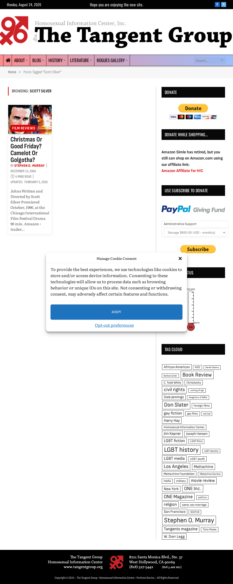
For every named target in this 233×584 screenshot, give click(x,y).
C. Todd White (172, 382)
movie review (203, 480)
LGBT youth (197, 459)
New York (171, 489)
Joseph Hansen (197, 434)
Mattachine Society (210, 474)
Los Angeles (176, 466)
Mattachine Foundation (179, 474)
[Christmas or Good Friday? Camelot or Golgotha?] (30, 119)
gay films (192, 413)
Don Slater (176, 404)
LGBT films (196, 441)
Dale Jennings (174, 397)
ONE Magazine (178, 497)
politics (202, 497)
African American (177, 367)
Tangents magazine (181, 529)
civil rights (174, 390)
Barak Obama (212, 367)
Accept (116, 312)
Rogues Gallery (111, 60)
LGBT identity (211, 451)
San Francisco (174, 511)
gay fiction (173, 413)
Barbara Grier (170, 375)
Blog (36, 60)
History (55, 60)
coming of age (197, 390)
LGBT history (181, 450)
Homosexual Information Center (184, 427)
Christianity (193, 382)
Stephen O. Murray (29, 166)
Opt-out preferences (114, 325)
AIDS (197, 367)
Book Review (197, 375)
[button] (180, 258)
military (181, 481)
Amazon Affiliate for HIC (182, 170)
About (19, 60)
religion (170, 504)
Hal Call (206, 413)
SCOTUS (194, 512)
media (167, 481)
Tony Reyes (210, 529)
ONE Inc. (192, 488)
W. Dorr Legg (174, 536)
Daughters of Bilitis (198, 397)
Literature (79, 60)
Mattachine (203, 466)
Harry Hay (172, 420)
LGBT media (174, 458)
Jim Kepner (172, 433)
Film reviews (23, 128)
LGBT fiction (174, 440)
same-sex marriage (194, 505)
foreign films (202, 405)
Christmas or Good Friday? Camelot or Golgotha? (26, 149)
